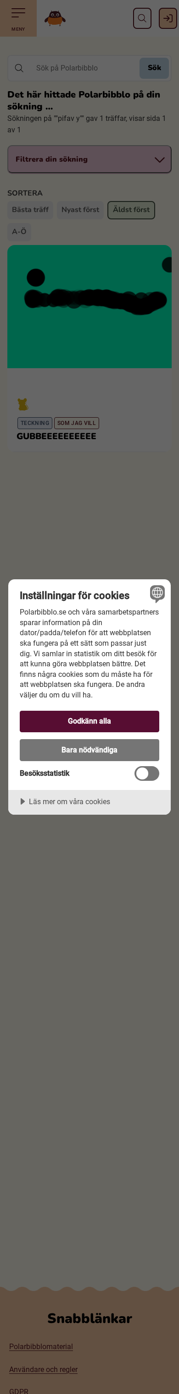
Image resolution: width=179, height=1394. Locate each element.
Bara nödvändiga (89, 750)
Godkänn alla (89, 721)
